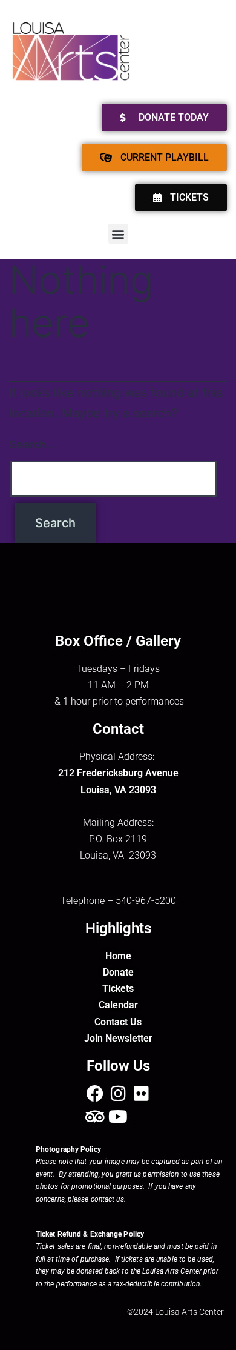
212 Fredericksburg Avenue (118, 773)
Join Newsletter (118, 1038)
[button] (118, 234)
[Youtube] (118, 1116)
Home (118, 956)
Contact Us (118, 1022)
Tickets (118, 988)
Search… (32, 444)
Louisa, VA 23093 (118, 790)
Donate (118, 972)
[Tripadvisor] (95, 1116)
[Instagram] (118, 1093)
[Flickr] (141, 1093)
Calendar (118, 1005)
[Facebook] (95, 1093)
